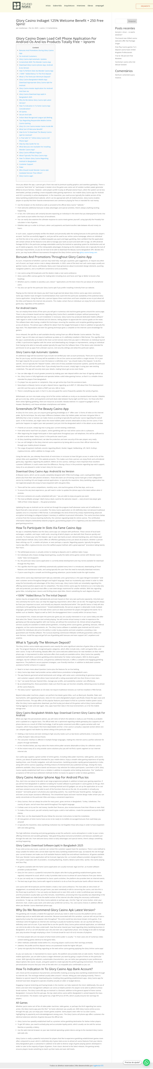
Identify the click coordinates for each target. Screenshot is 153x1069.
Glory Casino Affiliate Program (30, 152)
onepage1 (99, 5)
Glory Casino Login (26, 176)
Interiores (81, 5)
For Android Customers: (28, 56)
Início (48, 5)
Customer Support (26, 164)
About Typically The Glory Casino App (33, 155)
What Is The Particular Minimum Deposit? (34, 77)
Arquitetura (69, 5)
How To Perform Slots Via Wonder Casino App (36, 71)
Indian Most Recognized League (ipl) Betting (35, 117)
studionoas (23, 28)
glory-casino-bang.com (88, 252)
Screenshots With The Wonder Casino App (35, 62)
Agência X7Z (98, 1066)
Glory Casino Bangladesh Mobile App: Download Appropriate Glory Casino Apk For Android (35, 82)
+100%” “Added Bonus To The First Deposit (35, 74)
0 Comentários (51, 28)
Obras (90, 5)
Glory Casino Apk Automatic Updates (33, 59)
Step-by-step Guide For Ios (29, 144)
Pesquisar (132, 21)
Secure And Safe (25, 115)
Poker (21, 167)
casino (42, 28)
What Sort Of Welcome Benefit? (31, 129)
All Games (23, 112)
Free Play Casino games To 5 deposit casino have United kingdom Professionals (125, 49)
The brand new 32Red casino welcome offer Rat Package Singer (126, 41)
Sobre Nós (57, 5)
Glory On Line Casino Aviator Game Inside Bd (36, 126)
